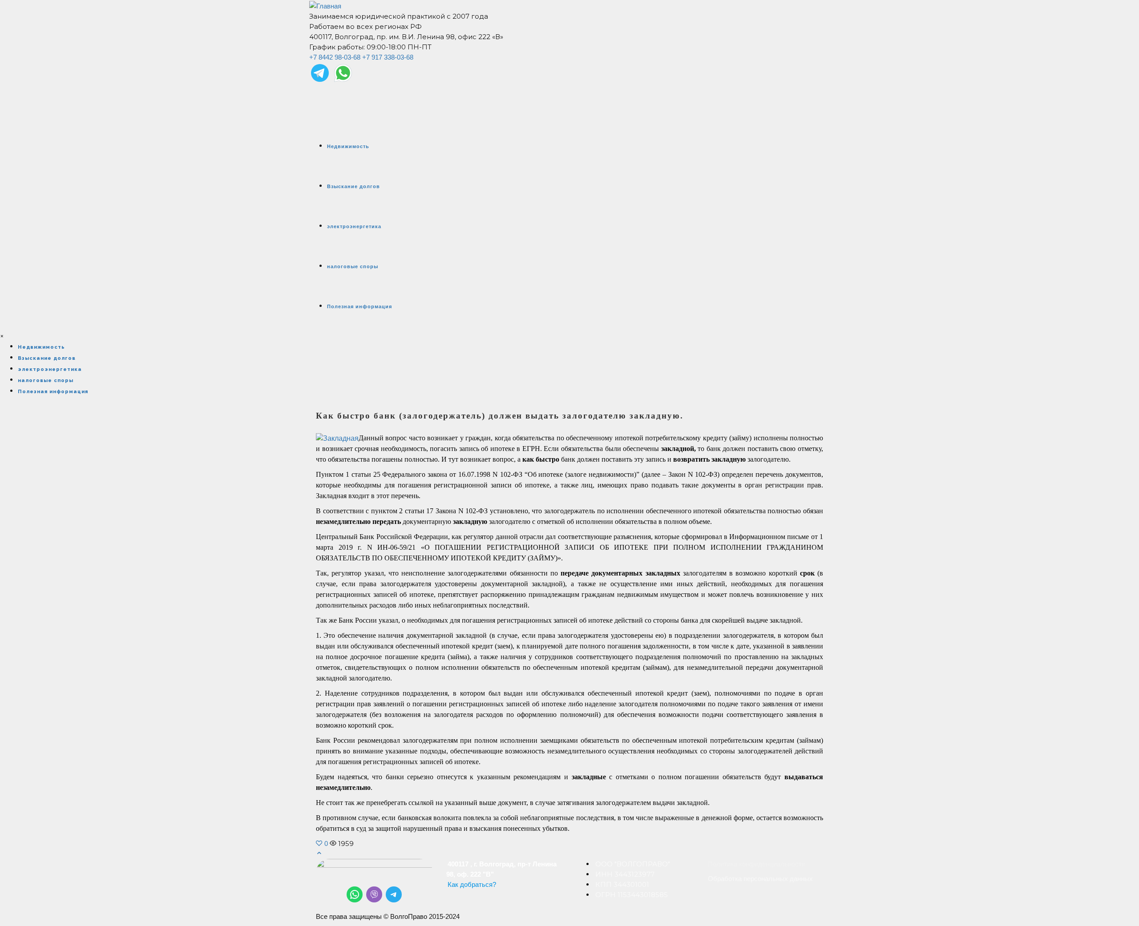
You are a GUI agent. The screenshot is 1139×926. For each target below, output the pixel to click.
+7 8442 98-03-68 (334, 57)
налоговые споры (352, 266)
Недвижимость (348, 146)
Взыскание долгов (353, 186)
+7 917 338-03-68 (387, 57)
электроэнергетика (354, 226)
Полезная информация (359, 306)
